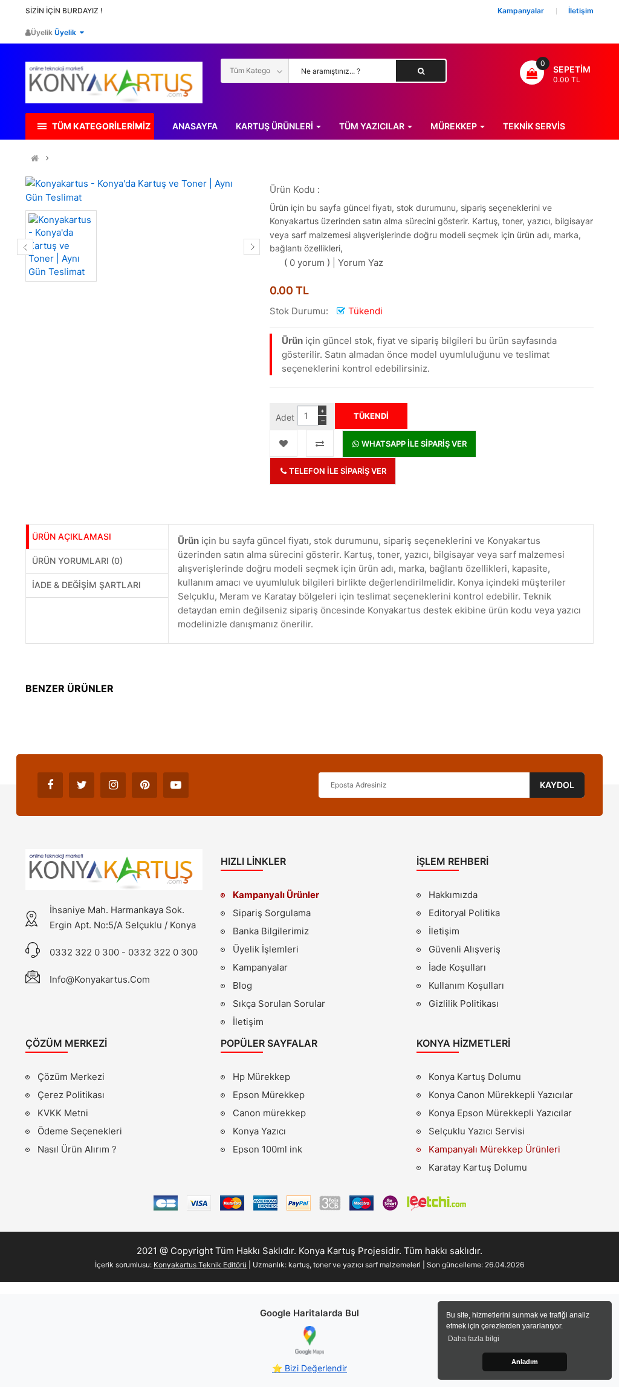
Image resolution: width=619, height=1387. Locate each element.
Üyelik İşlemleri (266, 949)
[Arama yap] (421, 71)
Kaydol (557, 785)
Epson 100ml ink (267, 1149)
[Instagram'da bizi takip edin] (113, 785)
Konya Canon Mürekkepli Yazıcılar (501, 1095)
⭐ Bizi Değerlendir (309, 1368)
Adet (285, 417)
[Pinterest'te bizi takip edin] (144, 785)
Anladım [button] (524, 1361)
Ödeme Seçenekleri (79, 1131)
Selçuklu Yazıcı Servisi (477, 1131)
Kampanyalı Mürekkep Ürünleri (494, 1149)
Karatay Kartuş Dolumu (478, 1167)
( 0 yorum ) (307, 262)
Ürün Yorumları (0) (77, 560)
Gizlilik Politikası (464, 1005)
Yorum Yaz (360, 262)
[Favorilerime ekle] (283, 443)
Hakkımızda (453, 896)
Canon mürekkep (269, 1113)
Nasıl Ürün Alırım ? (77, 1149)
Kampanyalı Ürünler (276, 894)
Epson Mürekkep (269, 1095)
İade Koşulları (457, 967)
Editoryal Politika (464, 914)
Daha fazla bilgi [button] (473, 1338)
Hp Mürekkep (261, 1076)
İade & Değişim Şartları (86, 585)
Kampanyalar (260, 967)
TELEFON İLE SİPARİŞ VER (336, 471)
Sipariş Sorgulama (272, 913)
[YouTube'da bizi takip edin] (176, 785)
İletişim (248, 1021)
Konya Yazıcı (259, 1131)
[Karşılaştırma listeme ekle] (320, 443)
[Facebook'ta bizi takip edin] (50, 785)
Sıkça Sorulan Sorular (279, 1003)
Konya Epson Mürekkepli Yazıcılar (500, 1113)
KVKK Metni (62, 1113)
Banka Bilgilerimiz (271, 931)
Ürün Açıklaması (71, 536)
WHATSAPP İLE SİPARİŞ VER (413, 443)
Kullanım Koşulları (466, 987)
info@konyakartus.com (100, 979)
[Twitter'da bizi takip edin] (81, 785)
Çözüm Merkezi (71, 1076)
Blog (242, 985)
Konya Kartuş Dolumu (475, 1076)
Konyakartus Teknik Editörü (200, 1264)
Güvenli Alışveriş (465, 949)
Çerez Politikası (71, 1095)
